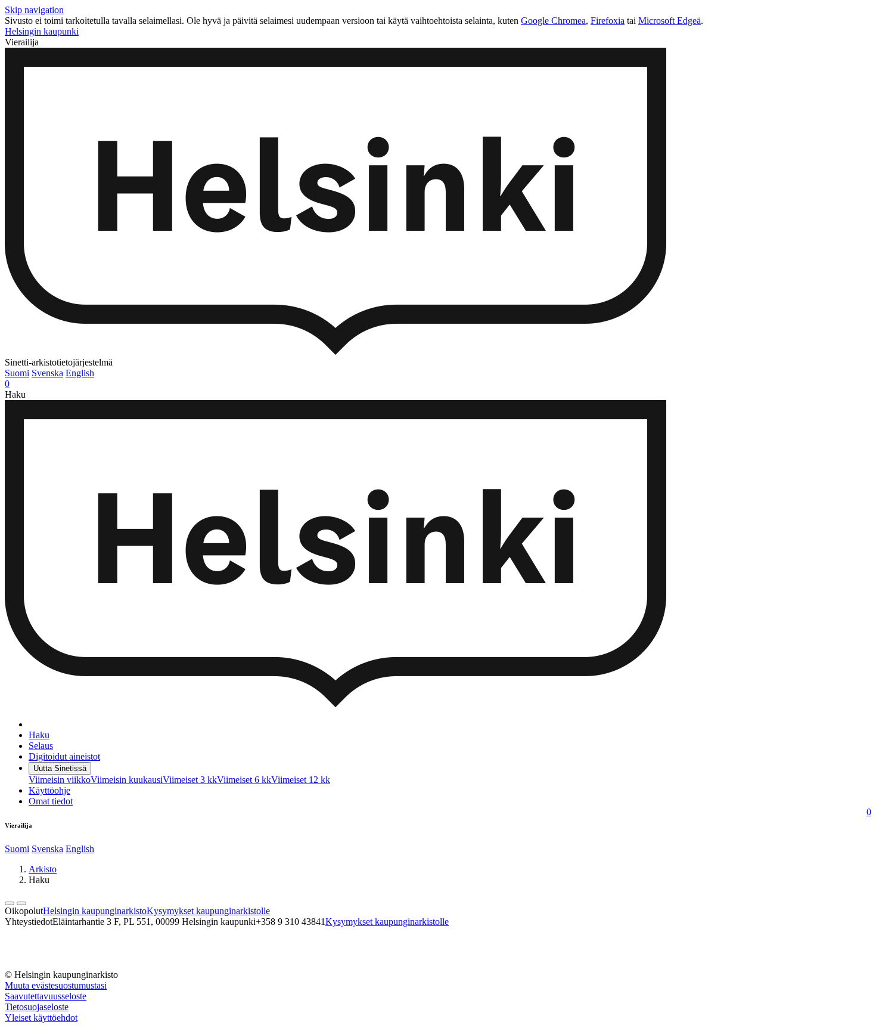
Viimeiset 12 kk (300, 780)
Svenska (47, 373)
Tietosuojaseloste (37, 1007)
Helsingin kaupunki (42, 31)
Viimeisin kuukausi (127, 780)
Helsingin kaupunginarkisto (95, 911)
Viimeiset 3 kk (190, 780)
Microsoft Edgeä (669, 21)
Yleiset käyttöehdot (41, 1017)
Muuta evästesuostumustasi (56, 985)
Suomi (17, 373)
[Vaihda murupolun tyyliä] (9, 903)
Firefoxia (608, 21)
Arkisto (43, 869)
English (80, 373)
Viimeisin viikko (60, 780)
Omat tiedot (51, 801)
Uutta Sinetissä (59, 768)
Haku (39, 735)
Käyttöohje (49, 790)
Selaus (41, 746)
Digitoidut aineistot (64, 756)
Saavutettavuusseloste (45, 996)
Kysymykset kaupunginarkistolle (208, 911)
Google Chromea (553, 21)
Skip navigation (34, 10)
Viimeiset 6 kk (244, 780)
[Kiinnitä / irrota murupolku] (21, 903)
